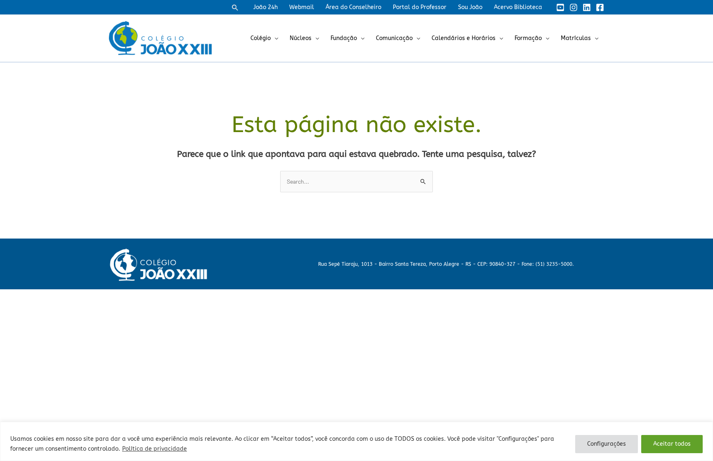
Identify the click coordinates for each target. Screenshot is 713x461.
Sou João (470, 7)
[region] (356, 441)
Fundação (344, 38)
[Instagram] (573, 7)
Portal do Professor (419, 7)
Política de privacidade (154, 448)
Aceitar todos (672, 443)
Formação (528, 38)
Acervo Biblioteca (518, 7)
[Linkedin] (587, 7)
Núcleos (301, 38)
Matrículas (576, 38)
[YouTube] (560, 7)
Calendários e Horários (464, 38)
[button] (235, 7)
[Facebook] (600, 7)
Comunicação (394, 38)
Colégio (260, 38)
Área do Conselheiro (353, 7)
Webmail (301, 7)
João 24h (265, 7)
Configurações (606, 443)
